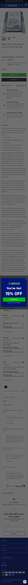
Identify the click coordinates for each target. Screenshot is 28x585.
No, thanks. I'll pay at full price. (13, 302)
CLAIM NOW (14, 299)
